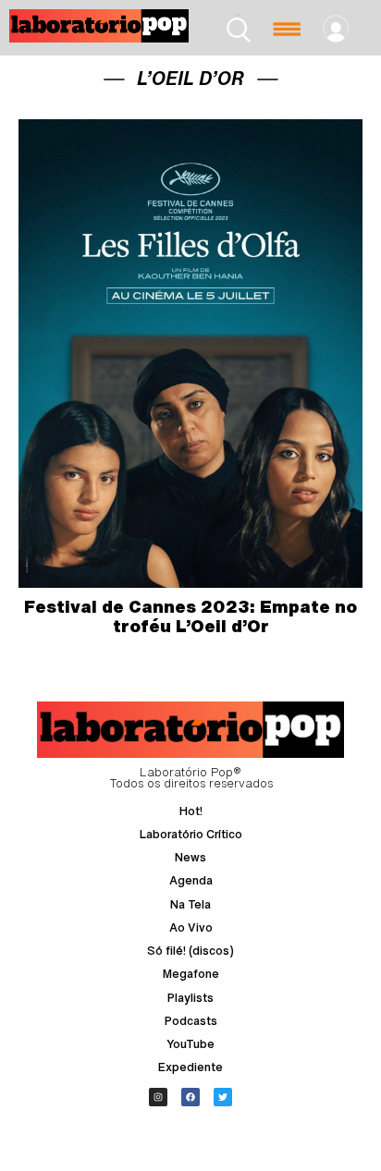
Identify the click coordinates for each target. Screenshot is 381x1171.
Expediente (190, 1067)
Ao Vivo (191, 927)
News (190, 857)
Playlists (190, 998)
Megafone (191, 974)
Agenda (191, 880)
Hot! (191, 811)
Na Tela (190, 904)
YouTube (190, 1044)
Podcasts (191, 1021)
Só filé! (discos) (190, 951)
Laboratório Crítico (191, 834)
